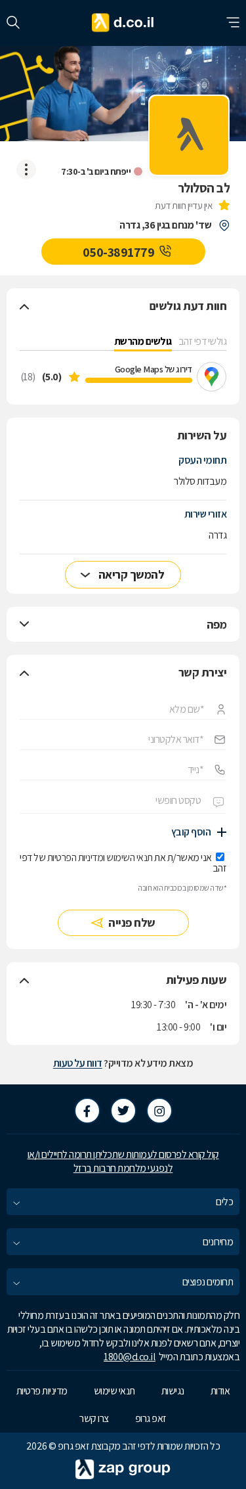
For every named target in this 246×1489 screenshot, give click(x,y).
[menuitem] (123, 1201)
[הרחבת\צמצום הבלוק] (24, 306)
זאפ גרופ (151, 1418)
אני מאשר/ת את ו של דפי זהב (123, 863)
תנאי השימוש (129, 857)
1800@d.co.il (129, 1357)
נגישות (172, 1391)
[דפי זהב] (123, 23)
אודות (220, 1391)
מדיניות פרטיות (42, 1391)
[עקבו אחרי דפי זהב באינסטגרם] (159, 1111)
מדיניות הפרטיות (75, 857)
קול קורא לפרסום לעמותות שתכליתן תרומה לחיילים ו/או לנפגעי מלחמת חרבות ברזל (123, 1161)
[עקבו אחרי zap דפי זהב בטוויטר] (123, 1111)
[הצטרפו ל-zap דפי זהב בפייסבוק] (87, 1111)
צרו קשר (94, 1418)
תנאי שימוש (114, 1391)
